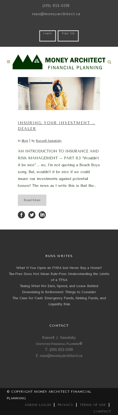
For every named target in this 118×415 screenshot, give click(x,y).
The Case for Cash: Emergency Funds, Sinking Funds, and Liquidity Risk (59, 301)
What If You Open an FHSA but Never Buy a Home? (59, 268)
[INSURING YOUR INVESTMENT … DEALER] (59, 93)
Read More (32, 200)
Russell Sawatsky (49, 141)
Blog (25, 141)
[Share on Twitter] (31, 214)
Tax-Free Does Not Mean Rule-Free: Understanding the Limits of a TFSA (59, 277)
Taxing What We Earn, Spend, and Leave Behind (59, 286)
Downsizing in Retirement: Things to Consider (59, 292)
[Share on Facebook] (21, 214)
